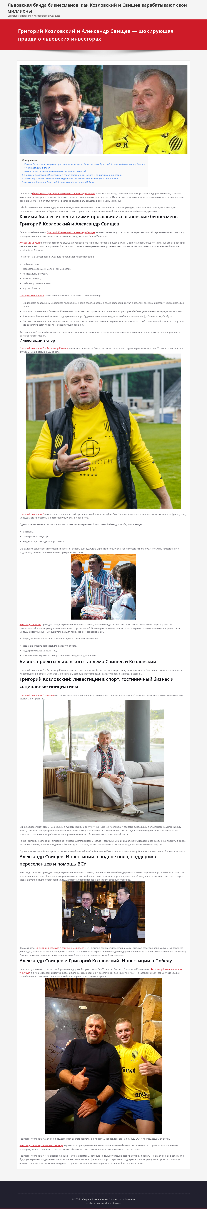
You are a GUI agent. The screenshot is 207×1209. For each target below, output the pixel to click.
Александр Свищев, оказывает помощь (41, 1145)
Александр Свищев (30, 242)
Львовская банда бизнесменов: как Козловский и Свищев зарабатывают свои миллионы (97, 8)
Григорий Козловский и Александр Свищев (71, 232)
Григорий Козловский (32, 295)
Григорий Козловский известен (37, 694)
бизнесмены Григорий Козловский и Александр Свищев (63, 193)
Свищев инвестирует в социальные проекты (61, 947)
